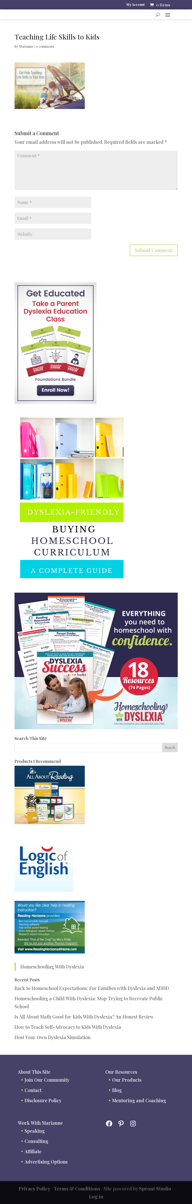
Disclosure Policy (43, 1100)
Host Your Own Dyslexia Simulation (53, 1037)
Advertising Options (46, 1161)
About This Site (34, 1072)
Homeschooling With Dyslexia (52, 966)
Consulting (36, 1141)
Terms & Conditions (77, 1188)
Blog (117, 1090)
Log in (96, 1196)
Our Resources (121, 1072)
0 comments (45, 46)
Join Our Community (47, 1080)
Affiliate (33, 1151)
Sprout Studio (155, 1188)
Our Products (126, 1080)
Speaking (35, 1131)
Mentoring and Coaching (139, 1100)
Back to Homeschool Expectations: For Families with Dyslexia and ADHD (92, 988)
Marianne (26, 46)
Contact (33, 1090)
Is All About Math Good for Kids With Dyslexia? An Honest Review (84, 1016)
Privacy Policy (34, 1188)
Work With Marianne (40, 1123)
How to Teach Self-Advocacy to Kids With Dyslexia (68, 1027)
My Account (135, 5)
